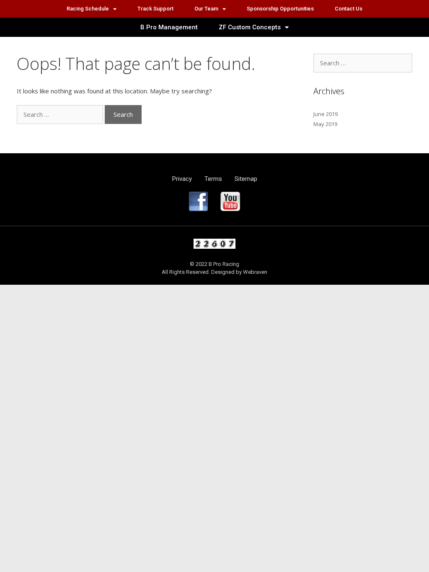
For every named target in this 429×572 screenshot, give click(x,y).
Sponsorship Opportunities (280, 8)
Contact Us (348, 8)
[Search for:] (61, 114)
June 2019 (325, 114)
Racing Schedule (88, 8)
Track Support (155, 8)
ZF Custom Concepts (250, 27)
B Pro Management (169, 27)
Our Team (206, 8)
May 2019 (325, 124)
